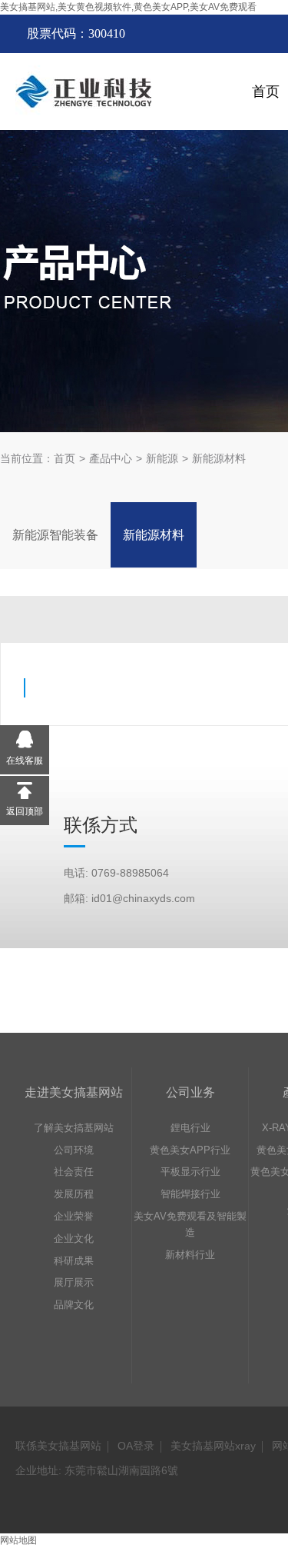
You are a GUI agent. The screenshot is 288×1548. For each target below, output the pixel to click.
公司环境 (74, 1150)
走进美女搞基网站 (74, 1092)
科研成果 (74, 1261)
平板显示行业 (190, 1171)
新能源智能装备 (55, 534)
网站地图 (18, 1540)
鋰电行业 (190, 1128)
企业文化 (74, 1238)
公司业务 (190, 1092)
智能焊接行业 (190, 1194)
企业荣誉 (74, 1216)
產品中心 (110, 458)
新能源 (162, 458)
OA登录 (136, 1446)
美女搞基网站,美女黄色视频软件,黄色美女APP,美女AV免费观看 (128, 7)
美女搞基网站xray (213, 1446)
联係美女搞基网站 (58, 1446)
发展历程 (74, 1194)
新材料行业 (190, 1254)
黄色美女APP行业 (190, 1150)
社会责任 (74, 1171)
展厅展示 (74, 1282)
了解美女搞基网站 (74, 1128)
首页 (64, 458)
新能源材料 (219, 458)
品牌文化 (74, 1304)
